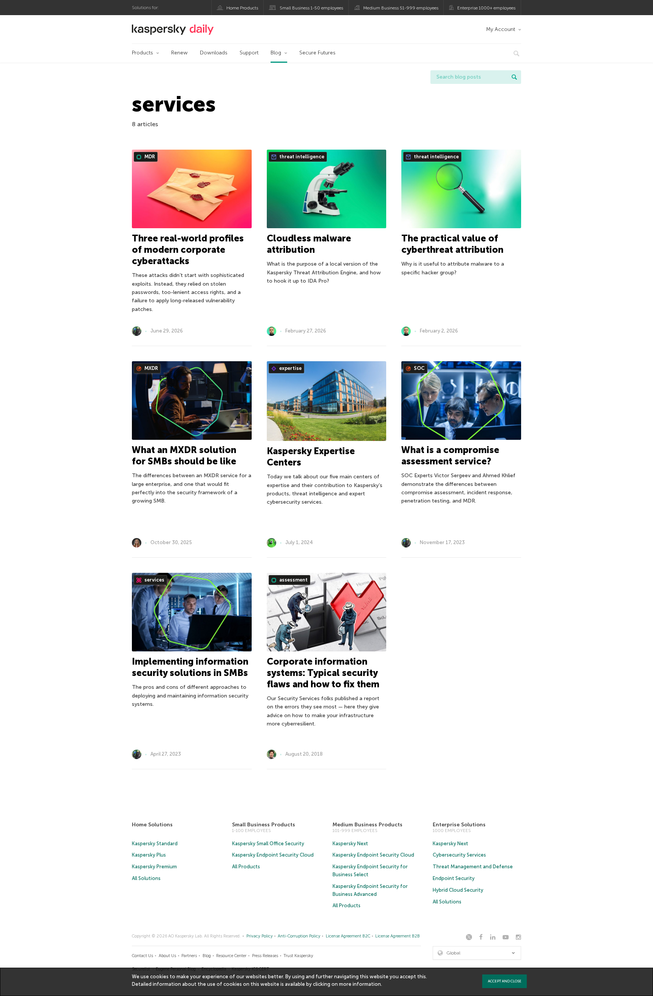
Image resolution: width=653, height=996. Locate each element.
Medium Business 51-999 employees (400, 8)
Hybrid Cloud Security (458, 890)
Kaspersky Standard (155, 843)
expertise (290, 368)
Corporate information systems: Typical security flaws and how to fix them (323, 673)
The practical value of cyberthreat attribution (452, 244)
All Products (246, 866)
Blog (276, 52)
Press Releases (265, 955)
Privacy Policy (259, 936)
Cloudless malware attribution (309, 244)
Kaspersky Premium (154, 866)
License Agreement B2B (397, 936)
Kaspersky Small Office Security (268, 843)
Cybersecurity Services (459, 855)
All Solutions (146, 878)
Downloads (213, 52)
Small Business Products (263, 824)
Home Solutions (152, 824)
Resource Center (231, 955)
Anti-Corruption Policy (299, 936)
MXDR (150, 368)
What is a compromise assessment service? (450, 455)
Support (249, 52)
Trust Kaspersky (298, 955)
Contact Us (142, 955)
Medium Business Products (367, 824)
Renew (179, 52)
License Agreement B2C (348, 936)
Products (142, 52)
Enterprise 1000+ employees (486, 8)
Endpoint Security (454, 878)
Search (514, 77)
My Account (500, 29)
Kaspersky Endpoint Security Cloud (273, 855)
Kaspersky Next (350, 843)
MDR (149, 156)
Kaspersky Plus (149, 855)
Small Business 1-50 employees (311, 8)
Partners (189, 955)
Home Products (242, 8)
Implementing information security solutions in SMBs (190, 667)
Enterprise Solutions (459, 824)
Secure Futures (317, 52)
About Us (167, 955)
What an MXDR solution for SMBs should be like (184, 455)
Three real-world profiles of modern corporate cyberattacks (188, 249)
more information (360, 984)
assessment (293, 580)
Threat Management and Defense (473, 866)
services (153, 580)
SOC (419, 368)
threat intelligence (301, 156)
